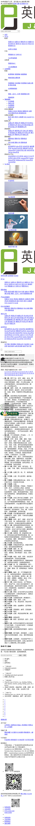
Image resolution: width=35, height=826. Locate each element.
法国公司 (11, 123)
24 (13, 373)
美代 (16, 117)
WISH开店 (25, 146)
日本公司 (25, 131)
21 (7, 373)
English (16, 275)
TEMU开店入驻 (21, 150)
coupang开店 (25, 158)
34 (31, 373)
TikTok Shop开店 (13, 152)
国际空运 (18, 138)
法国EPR (28, 299)
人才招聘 (9, 727)
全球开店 (11, 107)
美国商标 (11, 83)
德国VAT (31, 42)
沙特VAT (19, 54)
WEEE (15, 111)
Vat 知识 (7, 164)
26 (17, 373)
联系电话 (7, 821)
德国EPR (25, 111)
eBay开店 (19, 146)
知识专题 (11, 213)
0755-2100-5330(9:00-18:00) (9, 811)
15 (25, 371)
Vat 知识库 (11, 197)
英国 (9, 291)
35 (33, 373)
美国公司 (11, 131)
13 (21, 371)
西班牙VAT (24, 42)
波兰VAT (25, 44)
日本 (19, 291)
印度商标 (24, 83)
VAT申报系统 (12, 58)
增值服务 (7, 99)
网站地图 (7, 732)
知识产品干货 (26, 346)
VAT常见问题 (29, 740)
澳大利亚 (13, 85)
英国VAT (11, 42)
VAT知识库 (20, 740)
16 (27, 371)
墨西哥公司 (18, 134)
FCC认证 (15, 303)
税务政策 (14, 740)
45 (22, 375)
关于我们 (7, 344)
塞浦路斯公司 (22, 127)
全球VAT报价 (12, 49)
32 (28, 373)
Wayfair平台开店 (17, 148)
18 (30, 371)
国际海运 (11, 138)
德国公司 (24, 123)
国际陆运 (24, 138)
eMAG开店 (16, 158)
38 (9, 375)
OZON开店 (11, 162)
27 (18, 373)
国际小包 (18, 142)
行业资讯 (11, 180)
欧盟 (5, 291)
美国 (16, 291)
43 (18, 375)
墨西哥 (31, 291)
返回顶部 (7, 823)
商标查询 (11, 97)
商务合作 (20, 344)
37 (7, 375)
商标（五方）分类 (14, 94)
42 (17, 375)
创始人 (19, 725)
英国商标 (18, 74)
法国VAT (17, 42)
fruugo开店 (29, 160)
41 (15, 375)
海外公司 (11, 103)
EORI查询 (20, 732)
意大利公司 (27, 315)
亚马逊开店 (12, 146)
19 (32, 371)
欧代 (9, 117)
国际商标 (4, 289)
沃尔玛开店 (12, 156)
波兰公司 (21, 125)
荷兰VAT (31, 44)
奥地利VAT (11, 45)
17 (28, 371)
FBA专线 (11, 142)
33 (30, 373)
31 (26, 373)
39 (11, 375)
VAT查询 (14, 732)
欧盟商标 (11, 74)
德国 (12, 291)
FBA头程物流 (5, 306)
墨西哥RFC (12, 63)
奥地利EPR (22, 113)
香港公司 (25, 134)
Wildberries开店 (20, 160)
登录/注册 (16, 3)
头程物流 (11, 105)
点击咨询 (7, 809)
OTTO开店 (19, 156)
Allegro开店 (12, 150)
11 (17, 371)
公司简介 (7, 725)
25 (15, 373)
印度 (22, 291)
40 (13, 375)
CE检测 (20, 117)
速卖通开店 (29, 329)
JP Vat (6, 36)
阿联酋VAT (11, 54)
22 (9, 373)
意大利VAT (11, 44)
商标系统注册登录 (14, 77)
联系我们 (14, 344)
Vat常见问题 (18, 346)
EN (27, 3)
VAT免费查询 (12, 67)
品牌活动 (14, 725)
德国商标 (24, 74)
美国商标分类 (25, 94)
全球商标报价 (12, 88)
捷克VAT (19, 44)
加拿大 (27, 291)
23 (11, 373)
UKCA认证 (27, 117)
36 (5, 375)
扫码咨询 (7, 807)
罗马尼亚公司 (12, 127)
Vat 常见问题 (12, 230)
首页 (5, 34)
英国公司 (18, 123)
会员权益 (23, 3)
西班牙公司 (14, 125)
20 (5, 373)
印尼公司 (27, 132)
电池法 (20, 111)
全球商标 (7, 69)
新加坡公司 (14, 132)
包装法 (10, 111)
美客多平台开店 (28, 148)
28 (20, 373)
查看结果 (4, 719)
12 (19, 371)
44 (20, 375)
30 (24, 373)
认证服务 (11, 101)
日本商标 (18, 83)
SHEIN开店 (30, 150)
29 (22, 373)
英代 (13, 117)
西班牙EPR (15, 113)
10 (15, 371)
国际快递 (24, 142)
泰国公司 (21, 132)
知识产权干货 (12, 246)
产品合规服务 (5, 297)
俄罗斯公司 (18, 131)
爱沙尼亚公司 (28, 125)
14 (23, 371)
